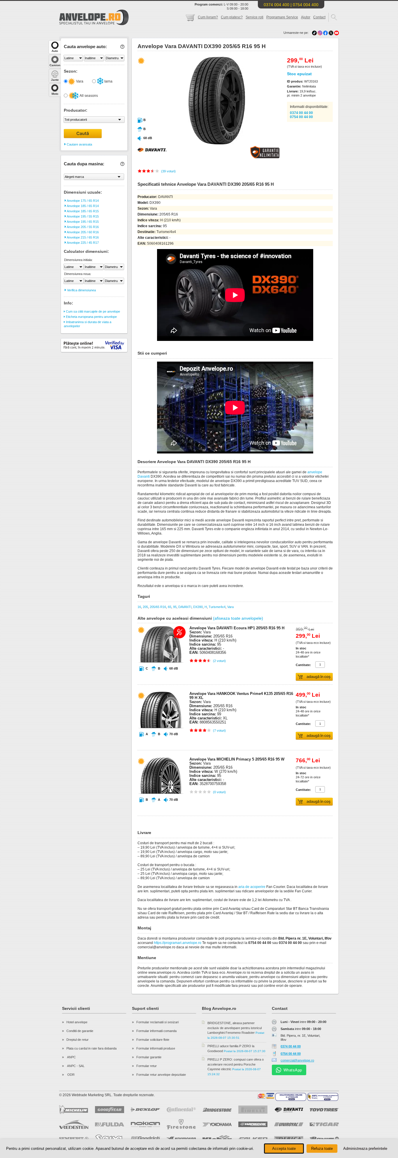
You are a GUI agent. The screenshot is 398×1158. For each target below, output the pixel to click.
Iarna (107, 81)
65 (169, 607)
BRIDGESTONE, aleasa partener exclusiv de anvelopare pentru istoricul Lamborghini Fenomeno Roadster (234, 1027)
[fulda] (109, 1124)
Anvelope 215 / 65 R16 (82, 237)
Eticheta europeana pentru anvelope (91, 316)
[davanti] (288, 1109)
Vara (79, 81)
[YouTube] (336, 32)
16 (139, 607)
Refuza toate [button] (322, 1148)
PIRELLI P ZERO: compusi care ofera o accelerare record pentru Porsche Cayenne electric (235, 1064)
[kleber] (217, 1138)
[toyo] (324, 1109)
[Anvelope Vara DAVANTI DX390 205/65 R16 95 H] (203, 143)
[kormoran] (181, 1139)
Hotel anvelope (76, 1022)
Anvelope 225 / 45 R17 (82, 242)
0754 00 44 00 (301, 117)
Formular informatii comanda (156, 1031)
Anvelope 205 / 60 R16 (82, 232)
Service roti (254, 17)
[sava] (109, 1139)
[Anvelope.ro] (94, 24)
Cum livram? (208, 17)
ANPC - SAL (75, 1066)
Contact (319, 17)
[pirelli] (252, 1110)
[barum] (324, 1139)
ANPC (71, 1057)
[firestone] (181, 1124)
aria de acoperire (251, 887)
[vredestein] (73, 1124)
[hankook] (252, 1124)
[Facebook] (325, 32)
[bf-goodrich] (145, 1138)
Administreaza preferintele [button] (365, 1148)
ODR (70, 1074)
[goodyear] (109, 1109)
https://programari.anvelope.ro (177, 943)
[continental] (181, 1109)
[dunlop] (145, 1109)
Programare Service (282, 17)
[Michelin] (73, 1109)
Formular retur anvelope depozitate (161, 1074)
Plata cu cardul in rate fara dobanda (91, 1048)
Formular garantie (148, 1057)
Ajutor (305, 17)
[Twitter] (331, 32)
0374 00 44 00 (301, 113)
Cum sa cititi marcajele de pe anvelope (92, 311)
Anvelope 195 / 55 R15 (82, 216)
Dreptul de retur (77, 1039)
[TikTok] (314, 32)
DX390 (198, 607)
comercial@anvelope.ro (297, 1060)
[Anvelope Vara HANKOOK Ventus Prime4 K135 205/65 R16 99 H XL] (161, 739)
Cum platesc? (232, 17)
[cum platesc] (266, 1096)
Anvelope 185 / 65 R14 (82, 206)
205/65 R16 (158, 607)
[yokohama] (217, 1124)
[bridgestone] (217, 1110)
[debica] (288, 1138)
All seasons (88, 96)
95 (175, 607)
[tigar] (324, 1124)
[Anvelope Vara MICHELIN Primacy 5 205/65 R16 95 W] (161, 805)
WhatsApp (292, 1070)
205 (145, 607)
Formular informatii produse (155, 1048)
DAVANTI (184, 607)
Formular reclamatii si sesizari (157, 1022)
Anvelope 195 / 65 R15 (82, 221)
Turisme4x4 (217, 607)
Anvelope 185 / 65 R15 (82, 211)
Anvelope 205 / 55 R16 (82, 227)
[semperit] (73, 1138)
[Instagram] (320, 32)
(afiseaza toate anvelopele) (238, 618)
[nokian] (145, 1124)
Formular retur (146, 1066)
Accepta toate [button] (284, 1148)
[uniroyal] (288, 1124)
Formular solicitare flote (152, 1039)
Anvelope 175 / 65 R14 (82, 200)
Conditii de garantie (79, 1031)
